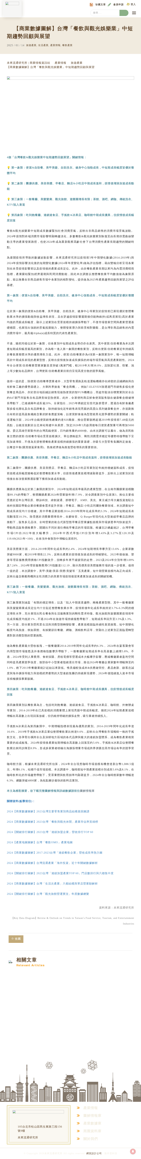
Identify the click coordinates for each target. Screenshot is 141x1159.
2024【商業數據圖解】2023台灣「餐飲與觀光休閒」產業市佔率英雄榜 (52, 821)
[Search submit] (124, 13)
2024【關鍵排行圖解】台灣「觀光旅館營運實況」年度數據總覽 (48, 893)
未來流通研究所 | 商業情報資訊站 (28, 62)
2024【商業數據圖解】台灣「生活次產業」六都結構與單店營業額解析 (52, 883)
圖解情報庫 (87, 790)
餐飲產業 (67, 45)
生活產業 (43, 45)
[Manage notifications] (133, 1151)
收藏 (18, 938)
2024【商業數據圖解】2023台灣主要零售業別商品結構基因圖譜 (48, 811)
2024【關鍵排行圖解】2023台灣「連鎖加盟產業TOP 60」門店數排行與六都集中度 (60, 873)
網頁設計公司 (94, 1153)
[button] (134, 13)
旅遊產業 (31, 45)
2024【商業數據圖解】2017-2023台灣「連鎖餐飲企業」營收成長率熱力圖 (54, 852)
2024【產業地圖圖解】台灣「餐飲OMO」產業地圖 (40, 842)
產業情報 (55, 45)
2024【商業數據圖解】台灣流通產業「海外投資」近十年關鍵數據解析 (52, 862)
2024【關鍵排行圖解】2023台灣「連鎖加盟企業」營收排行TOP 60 (50, 832)
